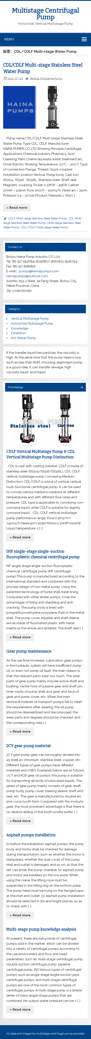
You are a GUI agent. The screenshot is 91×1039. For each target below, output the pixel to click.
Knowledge (19, 328)
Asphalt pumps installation (30, 835)
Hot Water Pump (23, 338)
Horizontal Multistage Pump (32, 323)
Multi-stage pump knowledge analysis (41, 929)
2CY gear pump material (28, 745)
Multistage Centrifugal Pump (45, 14)
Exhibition (18, 333)
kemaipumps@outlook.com (27, 276)
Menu (9, 39)
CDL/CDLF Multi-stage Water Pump (44, 227)
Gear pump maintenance (28, 651)
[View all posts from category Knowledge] (81, 387)
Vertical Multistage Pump (46, 78)
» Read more (16, 208)
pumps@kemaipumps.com (39, 271)
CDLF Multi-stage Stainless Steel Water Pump (37, 218)
